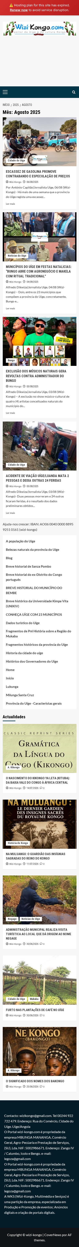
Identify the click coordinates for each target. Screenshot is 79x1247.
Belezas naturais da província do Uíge (32, 549)
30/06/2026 (32, 943)
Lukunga (12, 686)
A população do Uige (20, 541)
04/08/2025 (32, 281)
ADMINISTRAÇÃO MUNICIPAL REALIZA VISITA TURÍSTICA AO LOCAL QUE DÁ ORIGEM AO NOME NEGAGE (38, 934)
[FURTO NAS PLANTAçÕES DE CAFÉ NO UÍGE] (39, 980)
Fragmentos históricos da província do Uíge (37, 644)
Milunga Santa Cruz (20, 695)
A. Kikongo (14, 767)
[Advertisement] (39, 64)
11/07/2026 (32, 863)
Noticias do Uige (17, 255)
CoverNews (52, 1235)
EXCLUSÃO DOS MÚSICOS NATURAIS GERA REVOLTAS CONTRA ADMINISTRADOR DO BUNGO (36, 376)
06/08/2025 (32, 182)
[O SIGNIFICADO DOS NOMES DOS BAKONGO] (39, 1051)
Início (10, 678)
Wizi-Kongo (15, 182)
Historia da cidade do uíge (24, 653)
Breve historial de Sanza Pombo (28, 566)
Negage (12, 918)
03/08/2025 (32, 386)
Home (10, 670)
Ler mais (10, 203)
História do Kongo (18, 843)
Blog (9, 558)
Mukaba (34, 999)
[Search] (73, 92)
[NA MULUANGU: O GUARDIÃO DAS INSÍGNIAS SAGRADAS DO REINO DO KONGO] (39, 824)
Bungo (11, 360)
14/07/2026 (32, 788)
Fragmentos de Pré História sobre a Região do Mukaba (38, 633)
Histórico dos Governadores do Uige (32, 661)
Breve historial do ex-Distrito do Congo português (34, 577)
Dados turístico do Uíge (23, 623)
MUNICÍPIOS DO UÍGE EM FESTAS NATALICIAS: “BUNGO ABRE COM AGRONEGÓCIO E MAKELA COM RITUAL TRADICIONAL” (38, 271)
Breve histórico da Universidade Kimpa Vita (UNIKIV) (37, 603)
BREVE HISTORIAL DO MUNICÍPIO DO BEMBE (34, 590)
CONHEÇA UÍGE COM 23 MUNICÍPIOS (34, 614)
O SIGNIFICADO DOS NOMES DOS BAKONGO (35, 1081)
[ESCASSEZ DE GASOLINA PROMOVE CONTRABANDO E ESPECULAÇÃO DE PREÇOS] (39, 141)
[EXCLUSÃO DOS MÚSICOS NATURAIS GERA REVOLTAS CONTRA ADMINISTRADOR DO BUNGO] (39, 341)
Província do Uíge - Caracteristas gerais (34, 703)
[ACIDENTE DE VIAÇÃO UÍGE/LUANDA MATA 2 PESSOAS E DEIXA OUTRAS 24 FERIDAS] (39, 446)
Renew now (19, 10)
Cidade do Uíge (16, 160)
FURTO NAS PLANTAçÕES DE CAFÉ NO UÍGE (35, 1010)
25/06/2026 (32, 1086)
